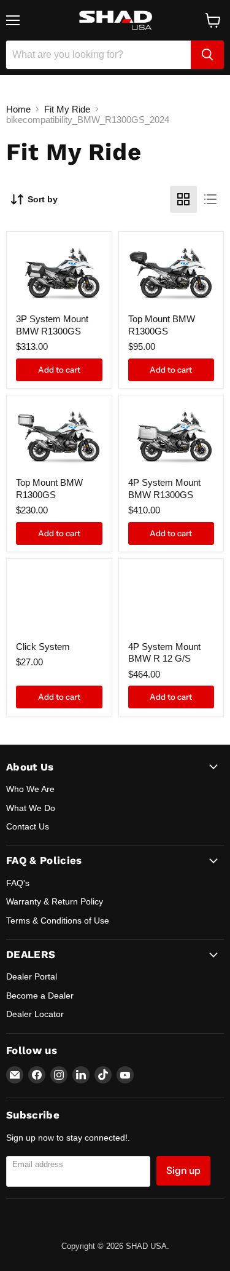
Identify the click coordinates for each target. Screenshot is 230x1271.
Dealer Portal (31, 976)
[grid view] (183, 199)
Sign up (183, 1170)
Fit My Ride (67, 109)
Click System (43, 646)
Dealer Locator (35, 1014)
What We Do (30, 808)
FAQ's (17, 883)
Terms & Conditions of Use (57, 920)
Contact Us (27, 826)
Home (18, 109)
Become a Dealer (40, 995)
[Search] (207, 55)
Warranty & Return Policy (54, 901)
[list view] (210, 199)
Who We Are (30, 789)
